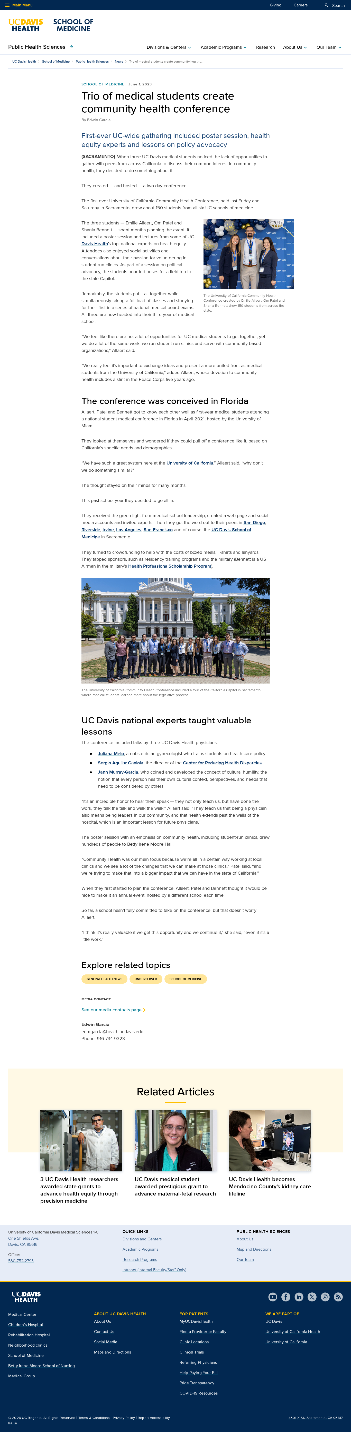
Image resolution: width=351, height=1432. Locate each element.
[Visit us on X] (310, 1296)
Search (334, 5)
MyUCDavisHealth (196, 1321)
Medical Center (22, 1314)
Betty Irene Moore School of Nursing (41, 1366)
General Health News (104, 979)
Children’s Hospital (25, 1325)
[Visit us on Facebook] (283, 1296)
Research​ (265, 47)
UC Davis (273, 1321)
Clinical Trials (192, 1352)
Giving (275, 5)
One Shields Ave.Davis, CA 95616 (23, 1241)
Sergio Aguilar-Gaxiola (120, 762)
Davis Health (94, 243)
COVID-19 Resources (199, 1393)
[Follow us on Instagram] (323, 1296)
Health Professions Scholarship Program (169, 566)
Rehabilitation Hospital (29, 1335)
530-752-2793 (21, 1261)
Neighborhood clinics (27, 1345)
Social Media (105, 1342)
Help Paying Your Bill (199, 1373)
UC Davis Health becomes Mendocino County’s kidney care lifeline (270, 1186)
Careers (301, 5)
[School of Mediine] (50, 25)
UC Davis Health (24, 61)
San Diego (254, 522)
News (119, 61)
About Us (245, 1239)
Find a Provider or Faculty (203, 1332)
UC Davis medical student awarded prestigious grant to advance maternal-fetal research (175, 1186)
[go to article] (81, 1140)
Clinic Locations (194, 1342)
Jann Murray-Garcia (118, 772)
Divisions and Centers (142, 1239)
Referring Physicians (198, 1362)
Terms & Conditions (94, 1417)
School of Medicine (56, 61)
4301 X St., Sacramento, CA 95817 (316, 1417)
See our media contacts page (111, 1009)
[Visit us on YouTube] (272, 1296)
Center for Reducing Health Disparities (222, 762)
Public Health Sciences (41, 46)
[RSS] (336, 1296)
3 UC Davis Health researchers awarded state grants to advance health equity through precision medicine (79, 1190)
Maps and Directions (112, 1352)
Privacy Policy (124, 1417)
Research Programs (140, 1259)
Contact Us (104, 1332)
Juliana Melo (111, 753)
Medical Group (21, 1376)
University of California (190, 463)
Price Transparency (197, 1383)
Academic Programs (140, 1249)
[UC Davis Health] (26, 1296)
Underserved (146, 979)
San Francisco (158, 529)
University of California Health (292, 1332)
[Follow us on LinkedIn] (296, 1296)
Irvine (108, 529)
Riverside (90, 529)
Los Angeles (128, 529)
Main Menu (18, 5)
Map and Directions (254, 1249)
